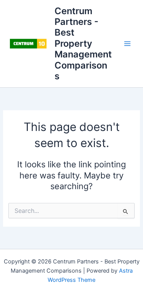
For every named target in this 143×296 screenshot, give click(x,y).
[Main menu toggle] (127, 44)
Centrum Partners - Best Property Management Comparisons (83, 43)
